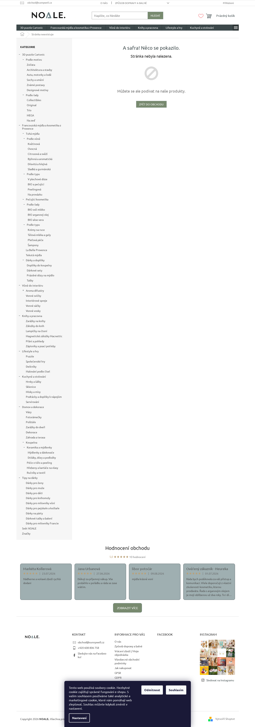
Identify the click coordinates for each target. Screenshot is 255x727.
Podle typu (33, 174)
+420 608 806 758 (88, 647)
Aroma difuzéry (35, 290)
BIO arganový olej (38, 214)
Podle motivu (34, 59)
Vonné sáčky (33, 305)
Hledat (155, 15)
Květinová (34, 143)
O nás (104, 3)
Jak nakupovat (123, 668)
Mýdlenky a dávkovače (41, 452)
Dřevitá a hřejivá (37, 164)
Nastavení (79, 718)
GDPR (118, 677)
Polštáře (31, 422)
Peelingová (34, 189)
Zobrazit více (127, 608)
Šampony (33, 245)
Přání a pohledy (35, 341)
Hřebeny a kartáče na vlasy (42, 467)
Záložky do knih (35, 326)
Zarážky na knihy (35, 321)
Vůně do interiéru (32, 285)
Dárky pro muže (35, 488)
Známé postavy (36, 85)
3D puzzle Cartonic (33, 54)
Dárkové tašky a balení (39, 518)
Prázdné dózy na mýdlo (40, 275)
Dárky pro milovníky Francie (42, 523)
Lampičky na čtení (36, 331)
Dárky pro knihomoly (38, 498)
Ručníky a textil (36, 472)
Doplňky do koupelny (39, 265)
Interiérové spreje (36, 300)
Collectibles (34, 100)
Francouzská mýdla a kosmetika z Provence (41, 127)
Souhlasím (176, 690)
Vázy (29, 412)
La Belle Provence (36, 250)
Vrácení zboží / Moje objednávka (127, 652)
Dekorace (31, 432)
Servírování (32, 401)
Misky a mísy (33, 391)
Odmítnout (152, 690)
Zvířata (31, 64)
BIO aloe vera (36, 219)
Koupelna (31, 442)
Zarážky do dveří (35, 427)
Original (31, 105)
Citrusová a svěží (38, 153)
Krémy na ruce (36, 229)
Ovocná (32, 148)
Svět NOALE (29, 528)
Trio (29, 110)
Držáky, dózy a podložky (42, 457)
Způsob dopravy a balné (131, 3)
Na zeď (31, 120)
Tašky (30, 280)
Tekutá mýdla (34, 255)
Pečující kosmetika (37, 199)
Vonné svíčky (33, 295)
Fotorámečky (34, 417)
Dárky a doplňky (35, 260)
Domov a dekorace (33, 407)
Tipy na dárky (30, 477)
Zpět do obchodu (151, 104)
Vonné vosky (33, 310)
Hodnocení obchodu (127, 548)
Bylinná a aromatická (40, 159)
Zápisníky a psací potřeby (40, 346)
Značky (26, 533)
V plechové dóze (37, 179)
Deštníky (31, 366)
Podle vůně (33, 138)
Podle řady (32, 95)
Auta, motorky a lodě (39, 74)
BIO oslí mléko (36, 209)
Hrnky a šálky (33, 381)
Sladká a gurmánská (39, 169)
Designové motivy (37, 90)
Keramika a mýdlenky (39, 447)
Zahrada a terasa (35, 437)
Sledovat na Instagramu (220, 680)
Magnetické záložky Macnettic (44, 336)
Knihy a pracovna (32, 316)
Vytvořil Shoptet (225, 718)
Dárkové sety (34, 270)
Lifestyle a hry (30, 351)
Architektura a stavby (39, 69)
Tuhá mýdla (32, 133)
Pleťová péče (35, 240)
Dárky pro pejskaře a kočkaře (42, 508)
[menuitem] (31, 28)
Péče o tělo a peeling (39, 462)
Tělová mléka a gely (39, 234)
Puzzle (30, 356)
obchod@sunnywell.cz (91, 642)
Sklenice (31, 386)
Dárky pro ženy (34, 482)
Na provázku (35, 194)
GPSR (118, 672)
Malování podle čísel (38, 371)
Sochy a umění (35, 79)
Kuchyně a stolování (34, 376)
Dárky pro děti (34, 493)
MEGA (30, 115)
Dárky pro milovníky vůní (40, 503)
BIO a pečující (36, 184)
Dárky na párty (34, 513)
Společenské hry (35, 361)
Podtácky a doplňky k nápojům (44, 396)
